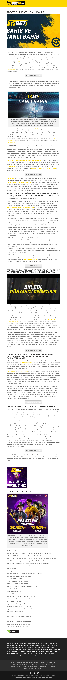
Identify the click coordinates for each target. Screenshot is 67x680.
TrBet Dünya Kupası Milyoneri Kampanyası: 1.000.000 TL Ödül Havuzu (27, 561)
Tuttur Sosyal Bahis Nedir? (14, 601)
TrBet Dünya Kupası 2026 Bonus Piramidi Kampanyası (22, 566)
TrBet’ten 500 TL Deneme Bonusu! (17, 619)
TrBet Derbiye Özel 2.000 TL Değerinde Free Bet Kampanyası (25, 573)
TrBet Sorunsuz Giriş (13, 568)
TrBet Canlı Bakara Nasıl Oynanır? (16, 611)
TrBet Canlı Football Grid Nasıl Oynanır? (18, 599)
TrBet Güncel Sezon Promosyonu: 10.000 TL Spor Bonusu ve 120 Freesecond (29, 553)
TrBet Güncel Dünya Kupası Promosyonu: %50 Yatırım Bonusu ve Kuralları (28, 563)
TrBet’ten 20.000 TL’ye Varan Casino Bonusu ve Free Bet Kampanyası (27, 556)
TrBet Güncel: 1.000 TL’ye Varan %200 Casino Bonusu (22, 596)
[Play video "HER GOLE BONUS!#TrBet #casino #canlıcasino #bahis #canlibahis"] (33, 289)
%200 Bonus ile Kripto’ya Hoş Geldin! (17, 626)
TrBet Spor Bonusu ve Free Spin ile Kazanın (19, 576)
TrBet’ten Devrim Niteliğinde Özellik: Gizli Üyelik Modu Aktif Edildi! (26, 614)
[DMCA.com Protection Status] (13, 632)
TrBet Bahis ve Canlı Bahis (47, 666)
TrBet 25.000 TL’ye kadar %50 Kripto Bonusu (19, 616)
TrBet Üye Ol (10, 571)
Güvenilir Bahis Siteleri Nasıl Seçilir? (17, 581)
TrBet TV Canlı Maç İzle (46, 664)
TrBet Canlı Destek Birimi (19, 664)
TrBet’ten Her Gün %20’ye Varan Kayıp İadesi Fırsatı (22, 586)
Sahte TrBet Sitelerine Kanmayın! (16, 588)
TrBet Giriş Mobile (15, 666)
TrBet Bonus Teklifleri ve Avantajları (27, 662)
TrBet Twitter (33, 664)
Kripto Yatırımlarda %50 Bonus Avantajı (18, 624)
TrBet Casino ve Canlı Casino (32, 668)
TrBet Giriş (12, 662)
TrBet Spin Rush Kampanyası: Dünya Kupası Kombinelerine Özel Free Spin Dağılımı (31, 558)
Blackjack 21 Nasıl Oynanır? (15, 578)
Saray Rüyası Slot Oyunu (14, 591)
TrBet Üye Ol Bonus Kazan (48, 662)
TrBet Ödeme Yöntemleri (30, 666)
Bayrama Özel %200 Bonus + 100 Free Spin (19, 606)
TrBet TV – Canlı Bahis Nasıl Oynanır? (17, 583)
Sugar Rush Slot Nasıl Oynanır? (16, 604)
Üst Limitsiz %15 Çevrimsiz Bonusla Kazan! (19, 621)
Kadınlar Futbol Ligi (12, 593)
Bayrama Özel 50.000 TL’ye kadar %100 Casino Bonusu (22, 609)
